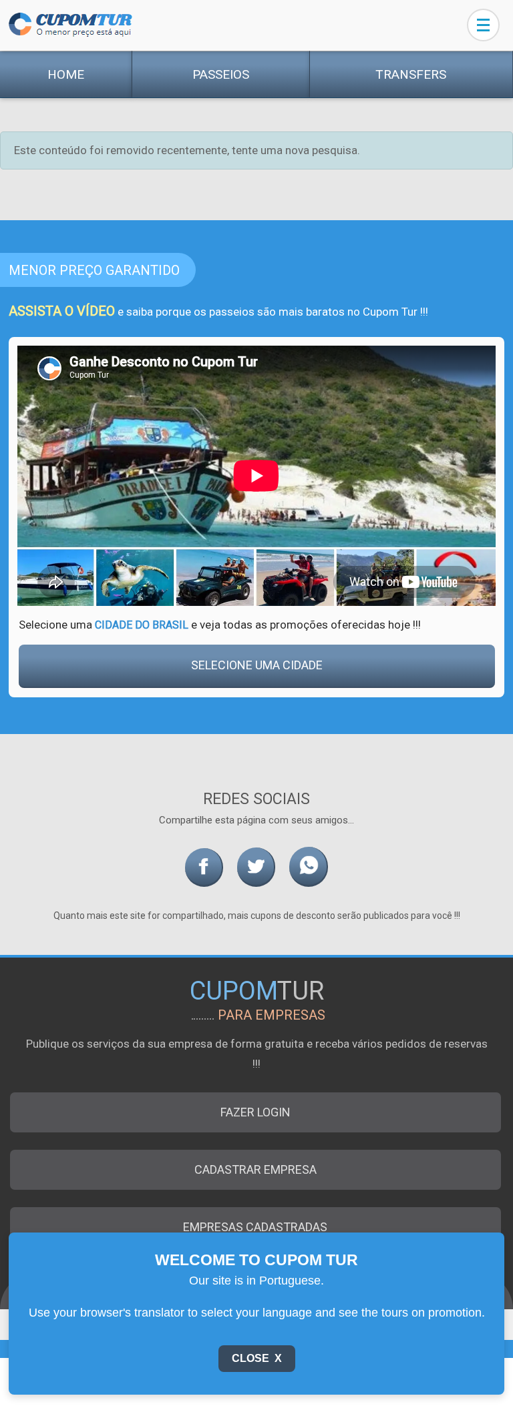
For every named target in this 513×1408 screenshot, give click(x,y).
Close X (257, 1358)
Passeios (220, 74)
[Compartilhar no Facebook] (204, 867)
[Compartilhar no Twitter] (256, 867)
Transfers (410, 74)
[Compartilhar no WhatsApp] (308, 867)
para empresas (271, 1015)
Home (65, 74)
